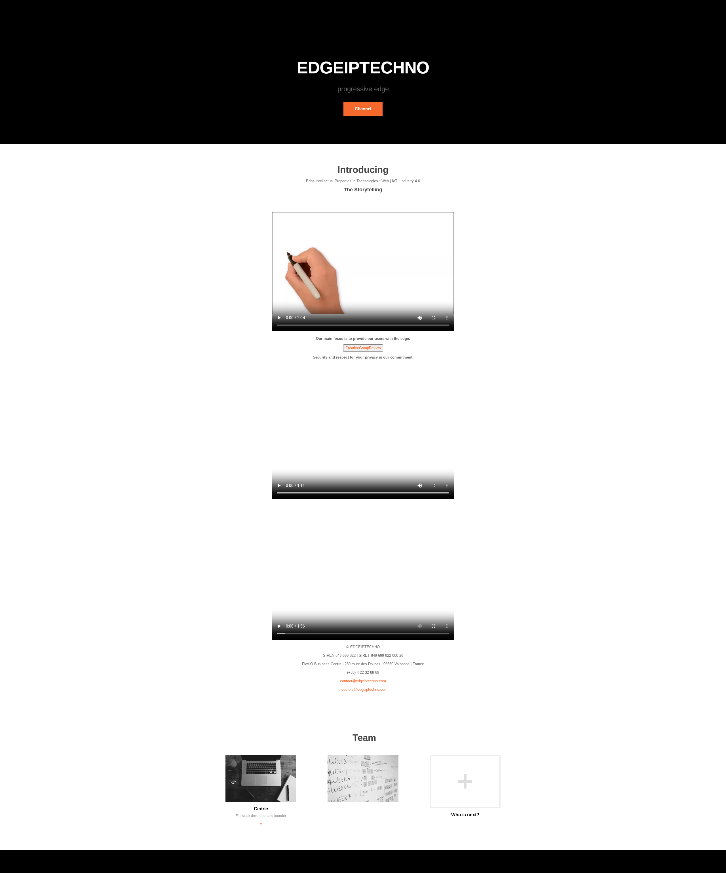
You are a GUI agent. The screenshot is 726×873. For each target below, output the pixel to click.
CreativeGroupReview (363, 348)
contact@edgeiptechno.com (363, 681)
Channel (363, 108)
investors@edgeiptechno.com (363, 689)
